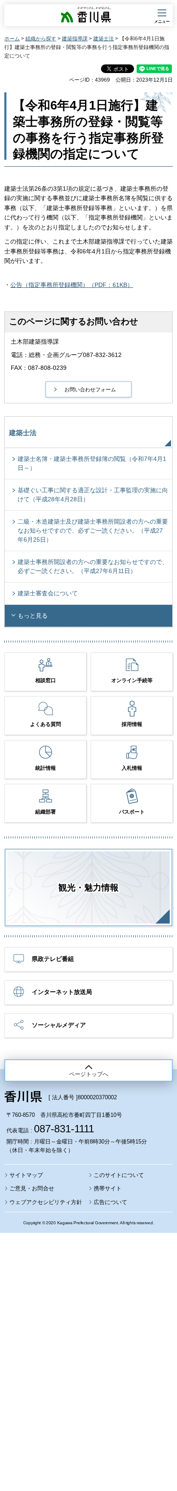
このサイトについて (119, 1175)
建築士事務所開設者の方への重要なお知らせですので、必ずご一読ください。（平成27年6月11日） (93, 566)
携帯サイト (108, 1188)
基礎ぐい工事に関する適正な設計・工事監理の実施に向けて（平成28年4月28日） (93, 495)
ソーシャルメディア (59, 1024)
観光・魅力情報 (88, 887)
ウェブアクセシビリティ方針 (45, 1202)
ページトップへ (88, 1074)
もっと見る (33, 615)
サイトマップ (26, 1175)
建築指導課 (75, 39)
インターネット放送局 (62, 991)
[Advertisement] (88, 1338)
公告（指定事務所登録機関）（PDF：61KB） (71, 284)
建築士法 (103, 39)
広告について (110, 1202)
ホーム (12, 39)
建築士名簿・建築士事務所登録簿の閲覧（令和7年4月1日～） (92, 463)
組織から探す (40, 39)
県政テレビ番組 (53, 958)
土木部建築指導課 (35, 341)
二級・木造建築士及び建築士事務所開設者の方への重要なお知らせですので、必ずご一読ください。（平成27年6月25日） (93, 530)
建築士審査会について (48, 593)
